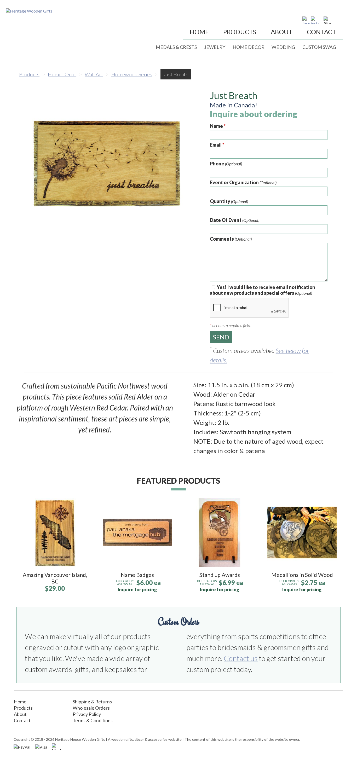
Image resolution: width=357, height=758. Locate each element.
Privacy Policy (87, 714)
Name (218, 126)
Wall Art (94, 74)
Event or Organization (243, 182)
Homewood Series (131, 74)
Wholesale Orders (91, 708)
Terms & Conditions (93, 720)
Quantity (229, 201)
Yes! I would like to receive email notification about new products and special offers (262, 290)
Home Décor (248, 47)
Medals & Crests (176, 47)
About (281, 32)
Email (217, 145)
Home (199, 32)
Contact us (241, 658)
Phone (226, 163)
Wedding (283, 47)
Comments (231, 239)
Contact (321, 32)
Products (239, 32)
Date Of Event (234, 220)
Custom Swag (319, 47)
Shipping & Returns (92, 701)
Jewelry (214, 47)
